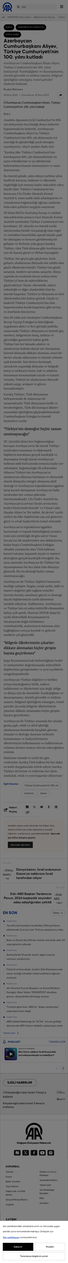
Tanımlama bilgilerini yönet (34, 1256)
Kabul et (18, 1247)
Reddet (50, 1247)
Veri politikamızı (11, 1237)
